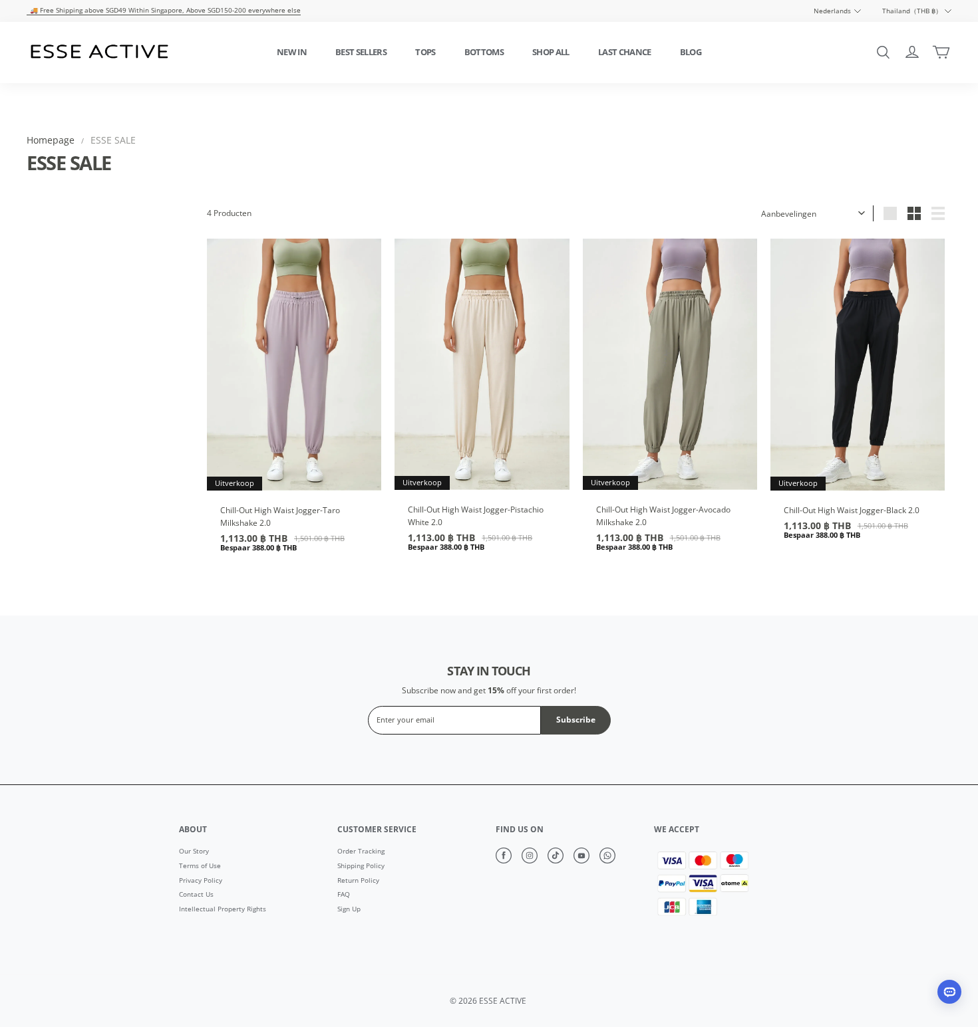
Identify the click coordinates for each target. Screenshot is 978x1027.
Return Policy (358, 881)
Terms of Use (200, 866)
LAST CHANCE (624, 52)
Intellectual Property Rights (222, 909)
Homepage (51, 140)
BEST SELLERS (361, 52)
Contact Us (196, 895)
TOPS (425, 52)
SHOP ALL (551, 52)
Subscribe (575, 719)
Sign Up (349, 909)
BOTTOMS (484, 52)
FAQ (343, 895)
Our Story (194, 852)
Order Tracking (361, 852)
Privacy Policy (200, 881)
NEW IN (292, 52)
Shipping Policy (361, 866)
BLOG (690, 52)
